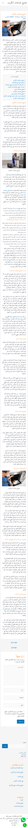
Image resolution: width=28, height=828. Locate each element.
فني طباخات (20, 776)
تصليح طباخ (23, 543)
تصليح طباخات (22, 394)
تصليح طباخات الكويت (17, 3)
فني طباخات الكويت (18, 781)
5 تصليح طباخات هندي (19, 89)
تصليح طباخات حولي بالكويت (16, 785)
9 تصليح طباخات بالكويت (19, 98)
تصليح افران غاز (8, 260)
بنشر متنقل (23, 756)
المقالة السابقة (14, 642)
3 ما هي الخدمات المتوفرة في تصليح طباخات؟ (15, 85)
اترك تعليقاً (23, 17)
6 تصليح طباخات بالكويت (19, 91)
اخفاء (12, 77)
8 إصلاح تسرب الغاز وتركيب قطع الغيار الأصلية (14, 96)
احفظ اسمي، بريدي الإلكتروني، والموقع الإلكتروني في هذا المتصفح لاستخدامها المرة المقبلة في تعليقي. (14, 713)
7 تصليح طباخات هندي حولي (18, 94)
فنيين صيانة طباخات (18, 806)
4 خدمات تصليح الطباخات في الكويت (16, 87)
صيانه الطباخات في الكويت (16, 768)
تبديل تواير (23, 754)
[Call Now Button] (25, 825)
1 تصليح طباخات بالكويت (19, 80)
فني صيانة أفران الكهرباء (16, 319)
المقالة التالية (14, 647)
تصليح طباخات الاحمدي (12, 437)
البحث (24, 742)
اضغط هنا (14, 825)
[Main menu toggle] (3, 2)
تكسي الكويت (22, 753)
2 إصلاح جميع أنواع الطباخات (18, 82)
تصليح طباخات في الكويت (17, 772)
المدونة (21, 800)
